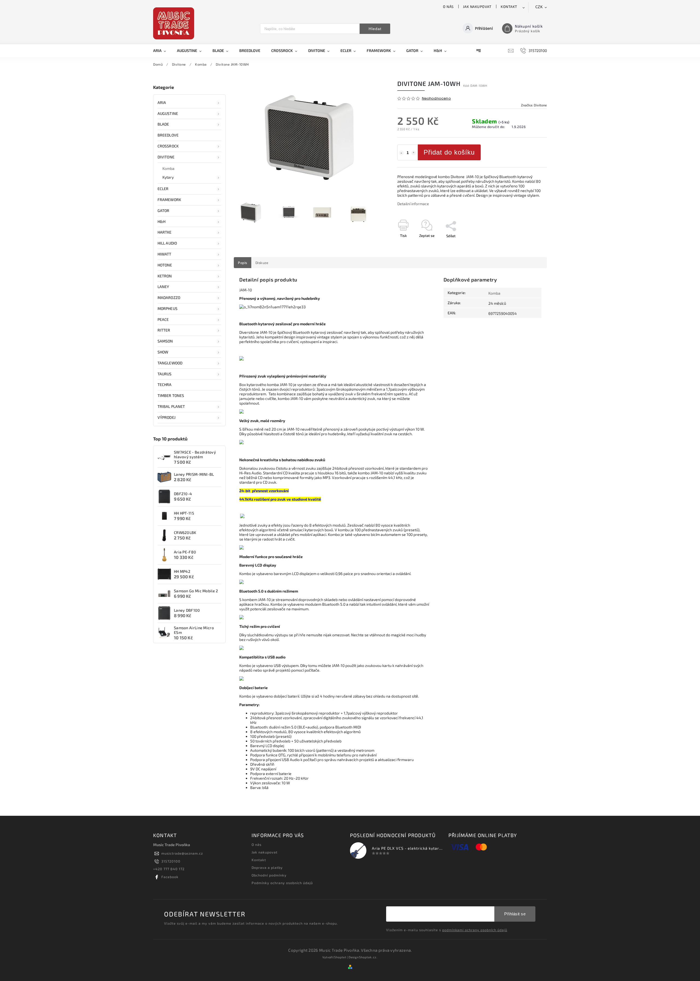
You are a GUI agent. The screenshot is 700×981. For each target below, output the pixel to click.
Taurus (165, 373)
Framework (169, 199)
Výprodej (167, 417)
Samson (165, 341)
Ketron (165, 276)
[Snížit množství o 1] (401, 152)
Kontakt (509, 6)
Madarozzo (169, 297)
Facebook (170, 877)
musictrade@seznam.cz (182, 853)
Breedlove (168, 135)
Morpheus (167, 308)
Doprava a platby (267, 867)
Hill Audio (167, 243)
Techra (165, 384)
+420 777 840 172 (169, 869)
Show (163, 352)
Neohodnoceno (436, 98)
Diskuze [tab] (262, 262)
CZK (539, 7)
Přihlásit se (515, 914)
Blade (163, 124)
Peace (163, 319)
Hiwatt (164, 254)
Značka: (534, 105)
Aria (162, 102)
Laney (163, 286)
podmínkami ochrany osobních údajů (474, 930)
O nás (448, 6)
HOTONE (165, 265)
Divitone (166, 157)
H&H (161, 221)
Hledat (375, 29)
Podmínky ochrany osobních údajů (282, 883)
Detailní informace (413, 203)
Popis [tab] (242, 262)
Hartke (165, 232)
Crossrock (168, 146)
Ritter (164, 330)
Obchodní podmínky (269, 875)
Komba (168, 168)
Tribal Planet (171, 406)
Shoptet (340, 957)
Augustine (168, 113)
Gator (164, 210)
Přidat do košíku (449, 152)
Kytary (168, 177)
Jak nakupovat (477, 6)
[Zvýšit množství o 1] (413, 152)
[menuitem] (162, 50)
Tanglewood (170, 363)
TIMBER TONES (171, 395)
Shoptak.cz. (368, 957)
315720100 (170, 861)
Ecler (163, 188)
